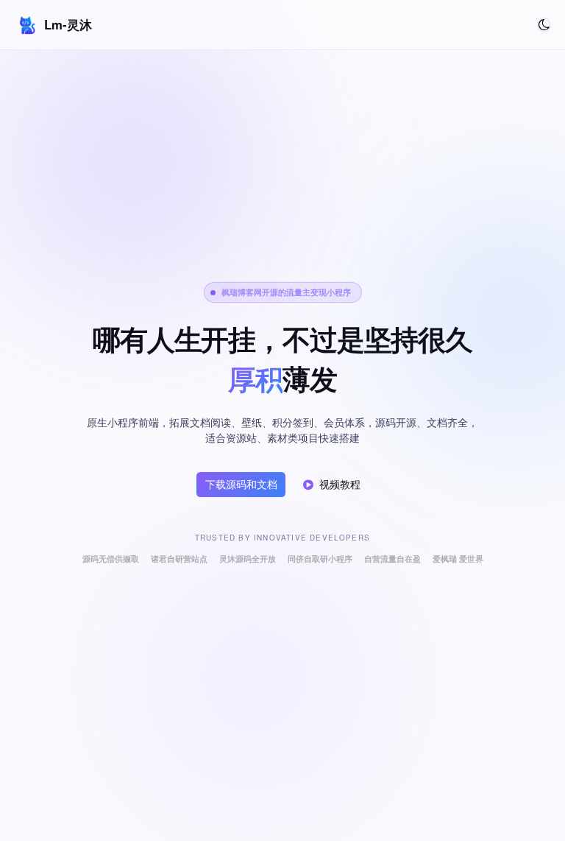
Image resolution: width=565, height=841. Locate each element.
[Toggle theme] (544, 25)
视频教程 (339, 483)
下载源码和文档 (241, 483)
